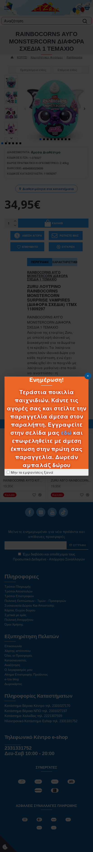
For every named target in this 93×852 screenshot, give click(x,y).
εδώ (66, 432)
